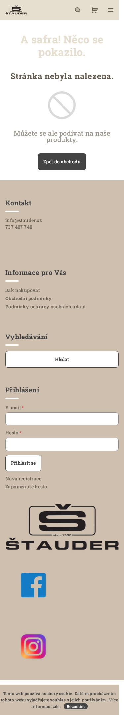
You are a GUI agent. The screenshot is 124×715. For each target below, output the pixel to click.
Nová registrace (23, 478)
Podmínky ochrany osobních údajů (45, 306)
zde (56, 706)
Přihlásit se (23, 463)
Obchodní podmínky (28, 298)
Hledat (62, 359)
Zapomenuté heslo (26, 486)
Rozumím (76, 706)
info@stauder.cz (23, 220)
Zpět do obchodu (62, 161)
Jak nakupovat (22, 290)
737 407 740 (18, 227)
